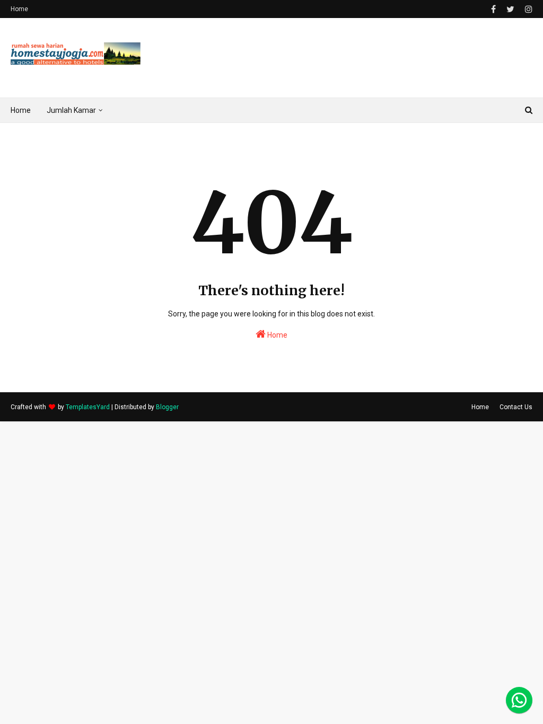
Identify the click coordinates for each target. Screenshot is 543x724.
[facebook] (493, 9)
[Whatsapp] (519, 700)
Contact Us (516, 407)
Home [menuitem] (21, 110)
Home (19, 9)
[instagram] (527, 9)
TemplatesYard (88, 407)
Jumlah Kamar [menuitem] (71, 110)
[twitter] (510, 9)
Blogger (167, 407)
